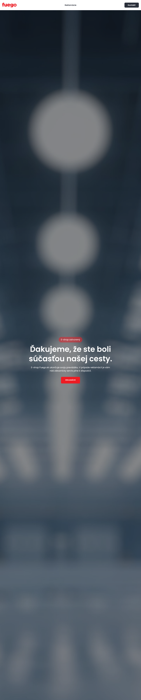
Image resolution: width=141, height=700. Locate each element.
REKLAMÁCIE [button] (70, 380)
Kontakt (131, 5)
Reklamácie (70, 5)
